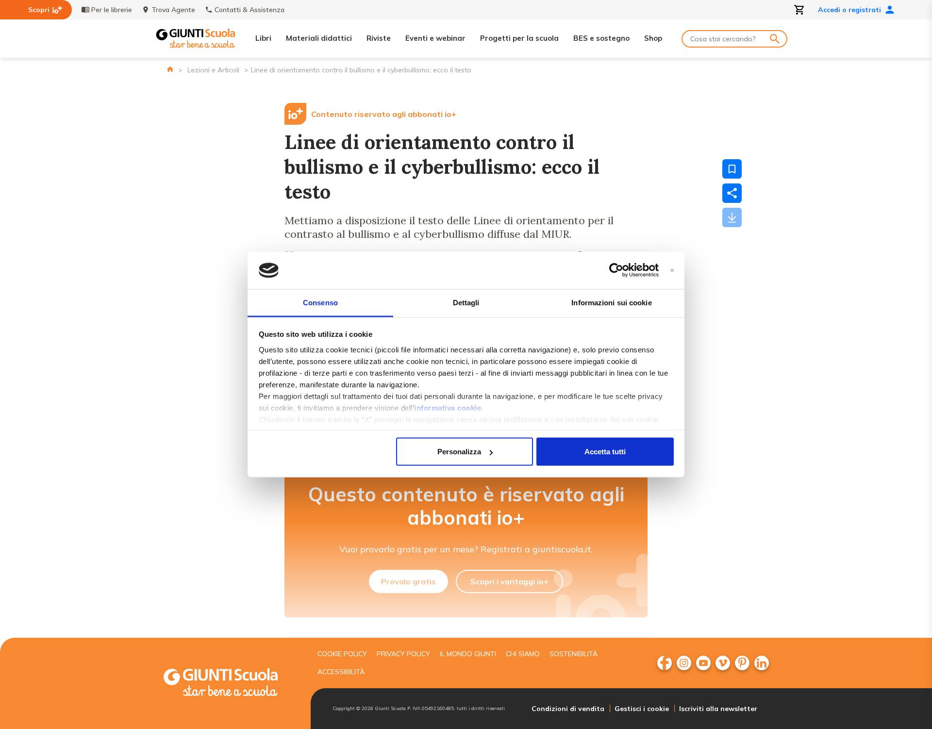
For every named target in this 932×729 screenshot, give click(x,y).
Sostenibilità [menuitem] (573, 653)
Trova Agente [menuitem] (173, 10)
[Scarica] (732, 217)
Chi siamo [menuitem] (523, 653)
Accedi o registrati (849, 9)
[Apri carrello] (799, 10)
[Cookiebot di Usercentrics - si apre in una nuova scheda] (616, 270)
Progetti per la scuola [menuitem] (519, 38)
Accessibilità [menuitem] (341, 671)
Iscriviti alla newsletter (718, 708)
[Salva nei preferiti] (732, 169)
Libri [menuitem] (263, 38)
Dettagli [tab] (466, 302)
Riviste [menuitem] (378, 38)
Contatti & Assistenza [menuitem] (249, 10)
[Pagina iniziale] (170, 69)
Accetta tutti (605, 451)
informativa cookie (447, 407)
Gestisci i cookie (642, 708)
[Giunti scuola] (230, 683)
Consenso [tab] (320, 302)
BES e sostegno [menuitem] (601, 38)
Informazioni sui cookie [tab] (611, 302)
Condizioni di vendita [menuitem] (568, 708)
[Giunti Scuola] (195, 39)
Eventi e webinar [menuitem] (435, 38)
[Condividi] (732, 193)
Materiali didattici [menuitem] (319, 38)
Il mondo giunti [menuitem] (468, 653)
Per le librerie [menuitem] (111, 10)
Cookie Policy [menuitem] (342, 653)
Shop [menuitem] (653, 38)
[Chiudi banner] (672, 270)
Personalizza (459, 451)
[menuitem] (664, 663)
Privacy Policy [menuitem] (403, 653)
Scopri (39, 9)
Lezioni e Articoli (213, 70)
